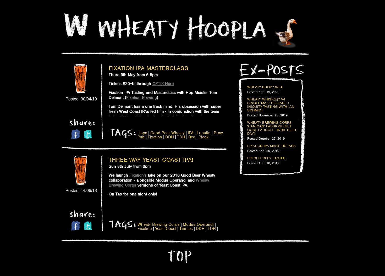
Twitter (88, 134)
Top (178, 256)
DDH (169, 137)
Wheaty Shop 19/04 (265, 87)
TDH (181, 137)
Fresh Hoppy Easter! (266, 158)
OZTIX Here (163, 83)
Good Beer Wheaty (167, 133)
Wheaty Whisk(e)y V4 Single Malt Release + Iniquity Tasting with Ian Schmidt (270, 105)
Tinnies (186, 228)
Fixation (155, 137)
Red (191, 137)
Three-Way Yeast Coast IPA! (151, 159)
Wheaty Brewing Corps (159, 224)
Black (203, 137)
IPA (191, 133)
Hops (142, 133)
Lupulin (204, 133)
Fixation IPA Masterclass (148, 68)
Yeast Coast (165, 228)
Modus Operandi (198, 224)
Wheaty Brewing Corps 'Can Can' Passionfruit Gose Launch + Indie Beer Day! (271, 128)
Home (76, 25)
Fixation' (137, 175)
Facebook (75, 134)
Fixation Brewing (141, 97)
